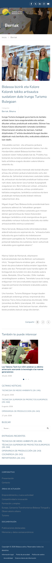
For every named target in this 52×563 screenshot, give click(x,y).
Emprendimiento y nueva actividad (17, 495)
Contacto (6, 482)
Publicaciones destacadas (13, 528)
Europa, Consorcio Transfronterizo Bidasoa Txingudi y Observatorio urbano (26, 509)
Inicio (4, 37)
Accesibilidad (8, 558)
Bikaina (12, 111)
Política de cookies (38, 555)
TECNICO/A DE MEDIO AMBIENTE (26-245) (21, 390)
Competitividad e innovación (15, 499)
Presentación (8, 478)
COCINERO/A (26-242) (12, 454)
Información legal (8, 555)
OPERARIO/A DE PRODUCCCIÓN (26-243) (21, 411)
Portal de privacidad (23, 555)
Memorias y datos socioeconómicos (17, 532)
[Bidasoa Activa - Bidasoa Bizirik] (12, 12)
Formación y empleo (11, 503)
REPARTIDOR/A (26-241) (13, 458)
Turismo (5, 515)
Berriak (14, 37)
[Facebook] (43, 322)
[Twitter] (48, 322)
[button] (23, 379)
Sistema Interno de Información (25, 558)
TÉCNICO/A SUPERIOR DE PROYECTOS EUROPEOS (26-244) (25, 400)
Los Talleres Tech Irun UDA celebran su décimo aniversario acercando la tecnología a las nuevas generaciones (22, 369)
